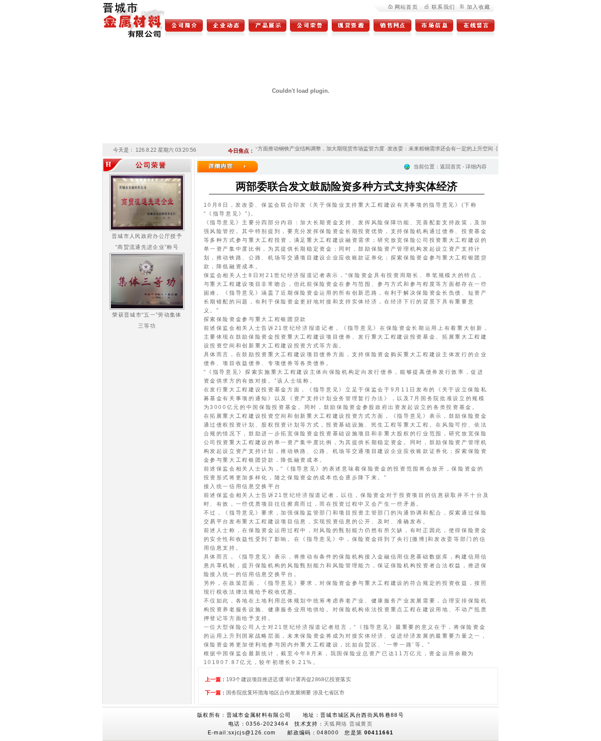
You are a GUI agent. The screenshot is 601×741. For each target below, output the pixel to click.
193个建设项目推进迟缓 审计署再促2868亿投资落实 (288, 679)
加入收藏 (478, 7)
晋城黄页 (361, 724)
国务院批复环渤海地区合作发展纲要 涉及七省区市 (285, 693)
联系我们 (443, 7)
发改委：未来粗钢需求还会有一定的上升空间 (433, 149)
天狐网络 (335, 724)
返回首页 (450, 167)
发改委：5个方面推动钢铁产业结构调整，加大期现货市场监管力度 (299, 149)
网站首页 (406, 7)
